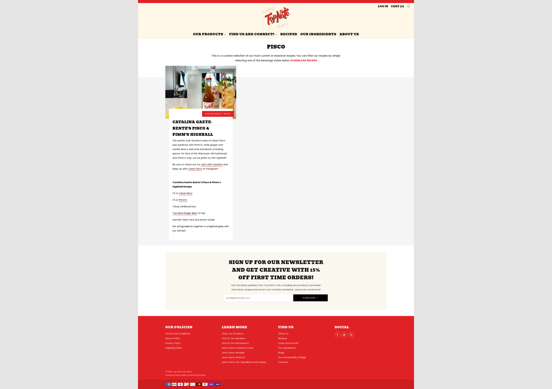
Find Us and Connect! (251, 34)
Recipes (288, 34)
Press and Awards (288, 343)
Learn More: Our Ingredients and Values (244, 362)
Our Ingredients (318, 34)
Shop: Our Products (233, 333)
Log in (383, 6)
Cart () (397, 6)
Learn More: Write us (233, 357)
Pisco (227, 114)
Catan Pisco (185, 193)
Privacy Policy (173, 343)
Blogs (281, 352)
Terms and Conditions (177, 333)
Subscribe (309, 298)
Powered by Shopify (196, 375)
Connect (283, 362)
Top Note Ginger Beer (184, 213)
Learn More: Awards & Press (237, 348)
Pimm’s (183, 200)
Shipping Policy (173, 348)
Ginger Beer (213, 114)
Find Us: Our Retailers (233, 338)
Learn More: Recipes (233, 352)
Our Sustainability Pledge (292, 357)
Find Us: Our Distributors (235, 343)
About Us (349, 34)
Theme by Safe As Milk (175, 375)
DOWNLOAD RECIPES (304, 60)
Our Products (208, 34)
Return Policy (172, 338)
